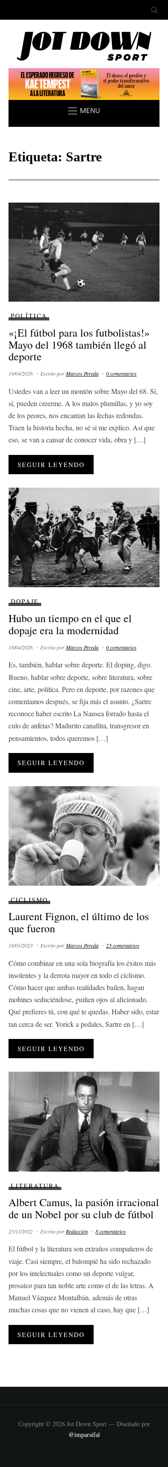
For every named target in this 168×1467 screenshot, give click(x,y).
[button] (84, 110)
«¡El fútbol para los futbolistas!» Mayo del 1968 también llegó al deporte (79, 344)
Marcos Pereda (82, 373)
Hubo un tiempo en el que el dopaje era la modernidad (70, 624)
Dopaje (25, 601)
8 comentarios (110, 1231)
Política (29, 316)
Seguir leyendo (51, 464)
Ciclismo (29, 900)
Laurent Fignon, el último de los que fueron (79, 922)
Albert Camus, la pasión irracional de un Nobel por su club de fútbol (84, 1208)
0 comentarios (121, 373)
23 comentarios (122, 945)
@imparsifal (84, 1434)
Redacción (77, 1231)
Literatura (35, 1185)
